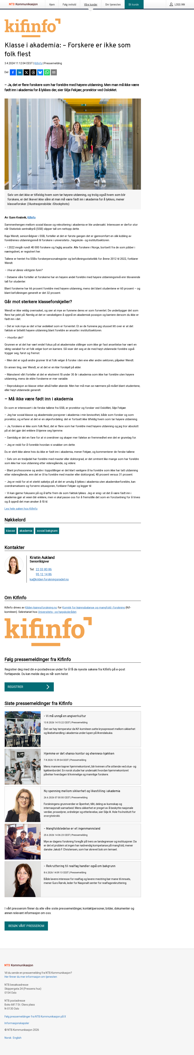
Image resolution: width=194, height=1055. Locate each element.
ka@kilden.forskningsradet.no (49, 579)
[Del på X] (26, 72)
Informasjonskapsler (17, 1023)
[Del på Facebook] (13, 72)
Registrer (15, 687)
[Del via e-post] (54, 72)
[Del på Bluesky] (40, 72)
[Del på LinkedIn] (20, 72)
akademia (26, 531)
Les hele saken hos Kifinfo (21, 508)
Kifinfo (38, 63)
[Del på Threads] (33, 72)
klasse (10, 531)
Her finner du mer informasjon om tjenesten (31, 976)
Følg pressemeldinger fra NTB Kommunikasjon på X (35, 1016)
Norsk (8, 1037)
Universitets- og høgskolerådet (57, 612)
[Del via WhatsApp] (47, 72)
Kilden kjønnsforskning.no (41, 607)
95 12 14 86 (44, 574)
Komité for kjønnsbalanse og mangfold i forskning (93, 607)
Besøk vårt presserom (26, 926)
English (17, 1037)
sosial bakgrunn (47, 531)
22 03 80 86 (44, 569)
